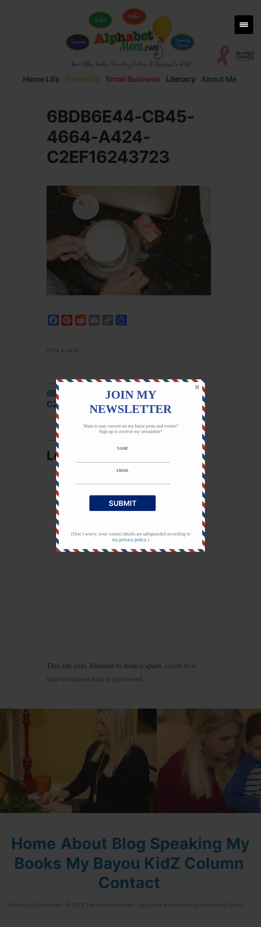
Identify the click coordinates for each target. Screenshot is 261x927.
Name (122, 448)
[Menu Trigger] (243, 24)
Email (123, 470)
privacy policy (132, 540)
